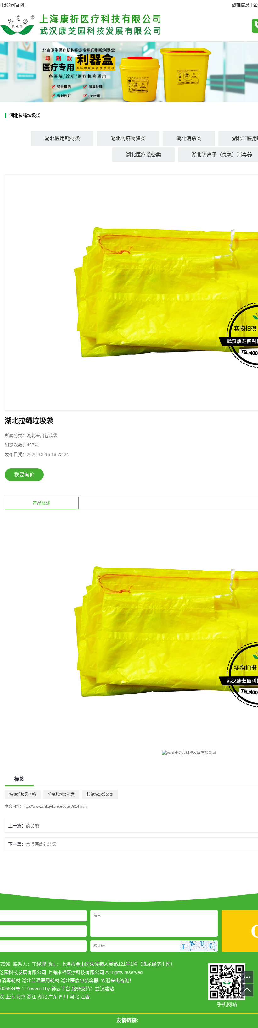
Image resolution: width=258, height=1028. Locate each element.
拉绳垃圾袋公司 (100, 794)
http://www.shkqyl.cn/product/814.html (55, 806)
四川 (63, 996)
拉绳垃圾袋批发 (61, 794)
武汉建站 (104, 988)
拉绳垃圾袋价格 (22, 794)
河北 (74, 996)
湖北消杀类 (188, 138)
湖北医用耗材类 (62, 138)
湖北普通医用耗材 (40, 980)
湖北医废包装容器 (79, 980)
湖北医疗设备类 (143, 154)
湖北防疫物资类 (128, 138)
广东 (53, 996)
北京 (20, 996)
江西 (85, 996)
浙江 (31, 996)
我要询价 (24, 474)
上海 (10, 996)
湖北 (42, 996)
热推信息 (241, 4)
